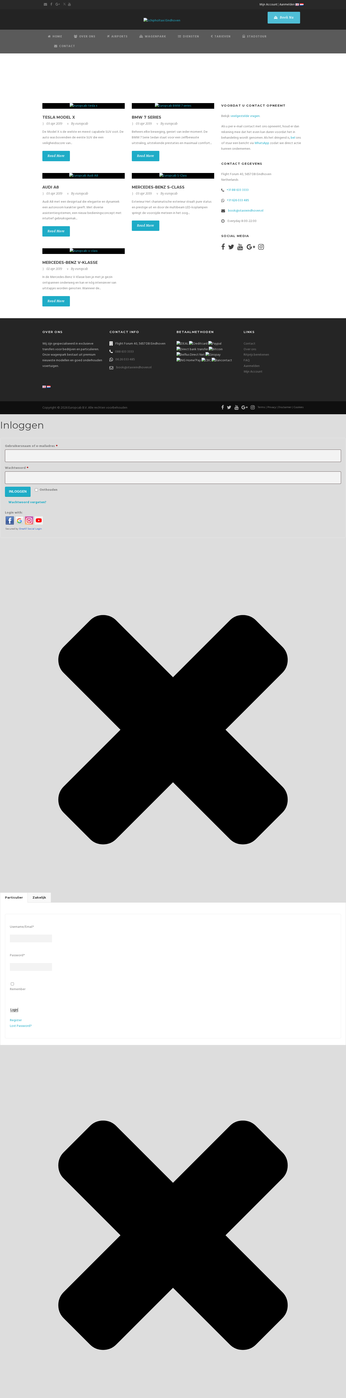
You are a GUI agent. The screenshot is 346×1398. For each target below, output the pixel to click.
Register (16, 1020)
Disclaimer (284, 407)
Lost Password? (21, 1026)
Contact (67, 46)
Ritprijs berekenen (256, 355)
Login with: (14, 512)
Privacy (271, 407)
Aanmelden (287, 4)
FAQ (247, 360)
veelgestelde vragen (245, 116)
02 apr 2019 (54, 269)
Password (17, 955)
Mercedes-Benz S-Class (158, 187)
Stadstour (257, 36)
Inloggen (18, 491)
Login (14, 1010)
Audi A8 (50, 187)
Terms (261, 407)
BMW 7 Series (146, 117)
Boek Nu (286, 18)
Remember (17, 989)
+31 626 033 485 (238, 200)
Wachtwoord (24, 468)
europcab (81, 124)
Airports (119, 36)
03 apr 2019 (54, 124)
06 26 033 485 (125, 359)
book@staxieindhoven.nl (245, 210)
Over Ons (87, 36)
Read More (56, 156)
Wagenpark (155, 36)
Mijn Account (268, 4)
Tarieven (222, 36)
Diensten (191, 36)
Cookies (299, 407)
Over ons (250, 349)
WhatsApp (261, 143)
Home (57, 36)
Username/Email (22, 927)
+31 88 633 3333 (238, 190)
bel (293, 138)
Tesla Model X (58, 117)
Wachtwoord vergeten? (27, 502)
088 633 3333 (124, 351)
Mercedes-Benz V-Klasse (70, 262)
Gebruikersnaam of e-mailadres (38, 446)
